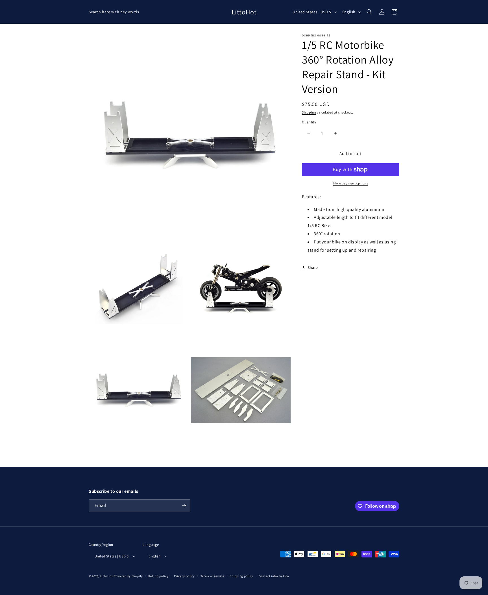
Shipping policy (241, 576)
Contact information (274, 576)
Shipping (309, 112)
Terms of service (212, 576)
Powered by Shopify (128, 576)
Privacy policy (184, 576)
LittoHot (106, 576)
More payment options (350, 183)
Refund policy (158, 576)
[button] (369, 12)
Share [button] (313, 267)
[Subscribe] (184, 505)
